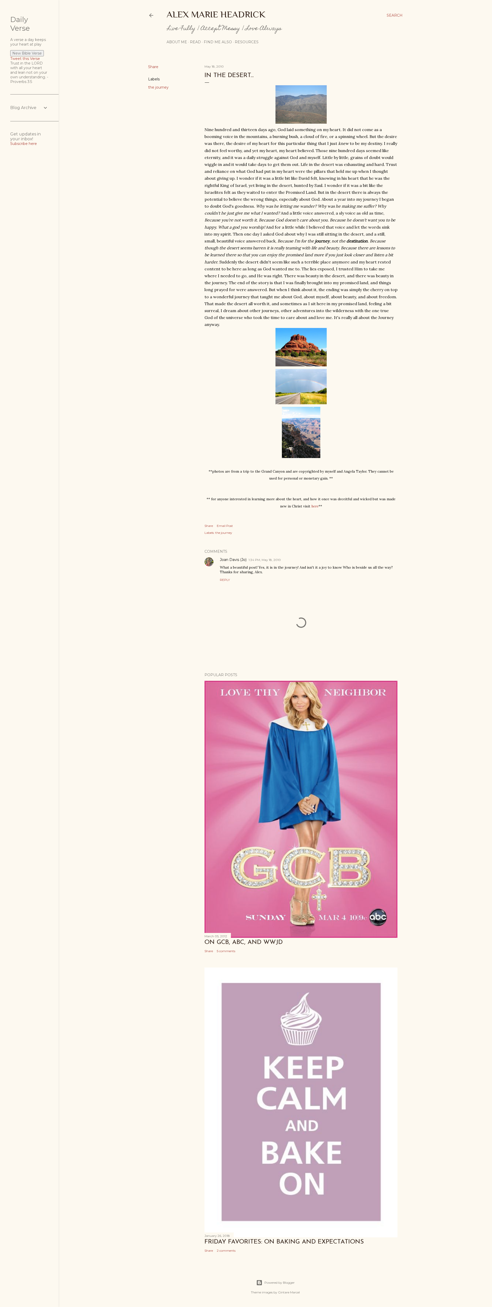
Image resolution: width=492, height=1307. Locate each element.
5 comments (226, 951)
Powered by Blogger (279, 1282)
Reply (225, 580)
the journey (158, 87)
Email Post (225, 526)
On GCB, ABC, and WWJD (243, 942)
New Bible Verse (27, 53)
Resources (247, 42)
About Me (177, 42)
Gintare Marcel (289, 1292)
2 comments (226, 1250)
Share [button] (153, 67)
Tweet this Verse (25, 58)
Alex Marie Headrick (216, 14)
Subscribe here (23, 143)
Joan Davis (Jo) (233, 559)
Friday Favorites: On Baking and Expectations (284, 1242)
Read (195, 42)
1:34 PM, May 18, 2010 (265, 560)
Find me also (218, 42)
